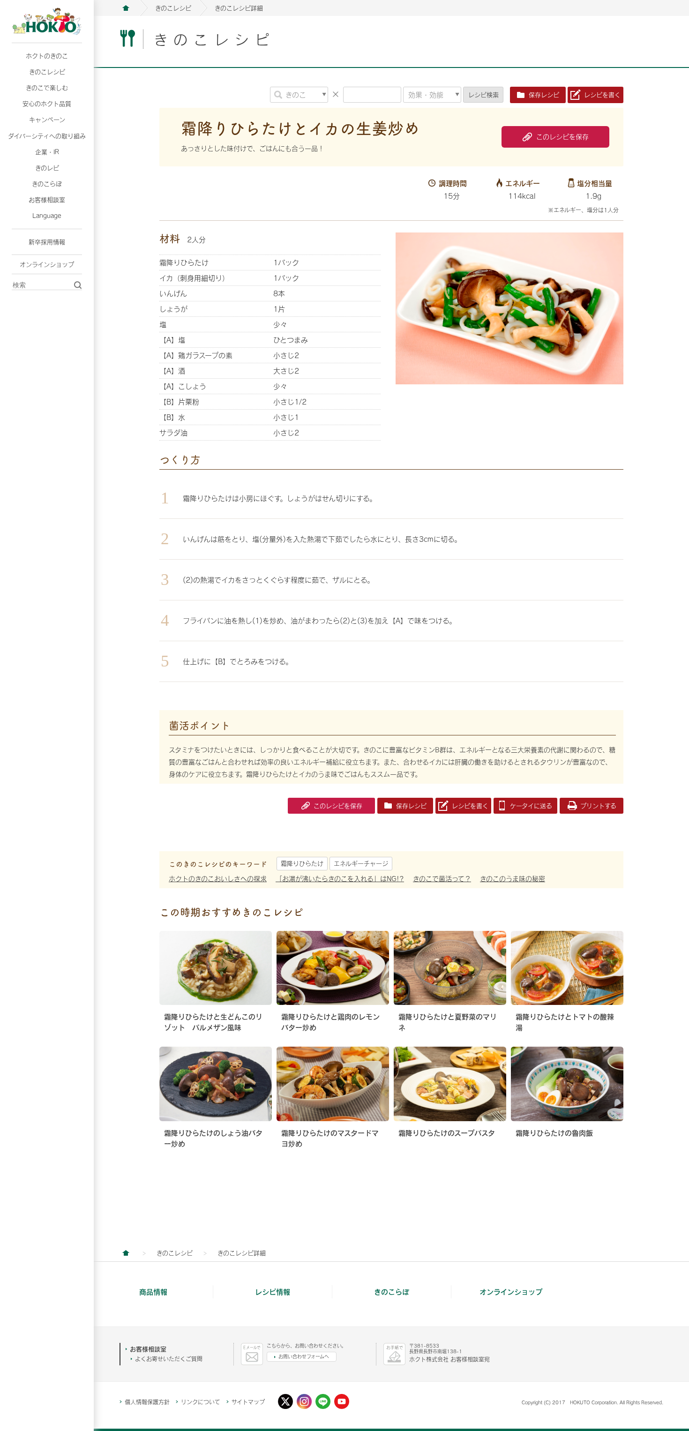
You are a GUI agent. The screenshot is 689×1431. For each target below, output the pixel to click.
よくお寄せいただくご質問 (168, 1359)
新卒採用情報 (47, 242)
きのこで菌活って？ (442, 879)
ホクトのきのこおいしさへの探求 (218, 879)
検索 (483, 94)
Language (46, 215)
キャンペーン (47, 119)
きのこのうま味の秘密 (512, 879)
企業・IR (47, 152)
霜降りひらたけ (302, 863)
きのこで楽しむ (47, 87)
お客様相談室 (47, 199)
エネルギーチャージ (361, 863)
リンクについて (200, 1402)
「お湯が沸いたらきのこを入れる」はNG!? (340, 879)
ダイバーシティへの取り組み (47, 136)
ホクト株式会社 (126, 8)
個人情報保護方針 (147, 1402)
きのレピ (47, 168)
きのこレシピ (47, 71)
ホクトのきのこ (47, 56)
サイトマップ (248, 1402)
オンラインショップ (47, 264)
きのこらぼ (47, 183)
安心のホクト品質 (46, 103)
